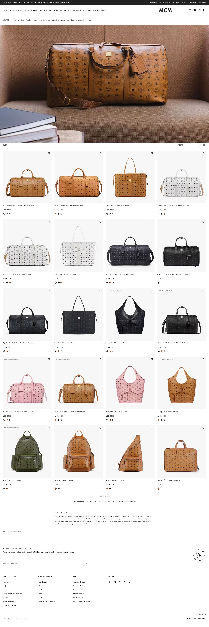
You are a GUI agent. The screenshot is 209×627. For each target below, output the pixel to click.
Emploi (40, 594)
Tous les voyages (31, 20)
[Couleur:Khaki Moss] (4, 488)
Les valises (70, 20)
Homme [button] (34, 10)
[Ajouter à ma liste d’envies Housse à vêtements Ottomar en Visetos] (203, 428)
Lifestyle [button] (53, 10)
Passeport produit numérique (46, 601)
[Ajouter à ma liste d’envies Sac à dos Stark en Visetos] (49, 428)
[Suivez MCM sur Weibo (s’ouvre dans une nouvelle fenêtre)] (125, 582)
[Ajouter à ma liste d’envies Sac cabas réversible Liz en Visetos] (152, 153)
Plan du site (41, 590)
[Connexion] (195, 10)
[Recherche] (190, 10)
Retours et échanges (8, 601)
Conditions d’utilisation (80, 586)
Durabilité (41, 597)
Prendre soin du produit (9, 605)
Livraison (5, 597)
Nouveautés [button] (9, 10)
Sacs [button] (18, 10)
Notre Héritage (42, 582)
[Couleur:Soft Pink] (112, 351)
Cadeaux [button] (76, 10)
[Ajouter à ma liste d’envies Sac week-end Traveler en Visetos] (203, 153)
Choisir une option (78, 594)
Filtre (180, 145)
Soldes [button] (104, 10)
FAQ (4, 586)
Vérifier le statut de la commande (12, 594)
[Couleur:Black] (7, 213)
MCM (5, 531)
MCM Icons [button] (65, 10)
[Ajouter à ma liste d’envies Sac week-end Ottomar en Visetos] (49, 153)
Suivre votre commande (160, 3)
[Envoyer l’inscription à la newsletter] (86, 563)
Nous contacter (179, 3)
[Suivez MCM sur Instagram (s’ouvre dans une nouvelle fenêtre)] (115, 582)
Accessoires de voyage (83, 20)
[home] (165, 12)
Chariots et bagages (58, 20)
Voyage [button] (43, 10)
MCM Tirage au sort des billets (82, 601)
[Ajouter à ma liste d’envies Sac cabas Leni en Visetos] (152, 290)
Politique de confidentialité (80, 590)
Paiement (5, 590)
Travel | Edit (19, 20)
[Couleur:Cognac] (4, 214)
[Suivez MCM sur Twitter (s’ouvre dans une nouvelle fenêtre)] (120, 582)
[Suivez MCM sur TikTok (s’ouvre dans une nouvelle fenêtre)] (130, 582)
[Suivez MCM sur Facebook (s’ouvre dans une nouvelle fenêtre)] (109, 582)
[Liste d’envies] (199, 10)
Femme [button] (26, 10)
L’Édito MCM (42, 586)
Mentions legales (78, 597)
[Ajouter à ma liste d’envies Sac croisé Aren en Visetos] (152, 428)
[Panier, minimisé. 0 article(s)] (204, 10)
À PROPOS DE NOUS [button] (91, 10)
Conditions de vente (79, 582)
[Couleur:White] (9, 213)
